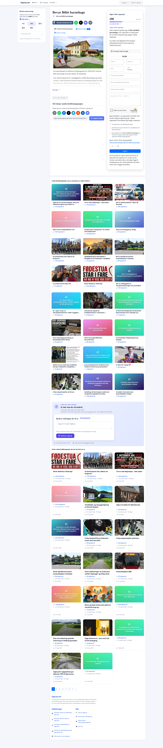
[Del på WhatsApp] (76, 23)
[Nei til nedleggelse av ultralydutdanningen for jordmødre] (129, 277)
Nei (118, 146)
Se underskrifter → (115, 24)
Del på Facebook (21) (64, 23)
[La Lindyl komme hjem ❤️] (66, 276)
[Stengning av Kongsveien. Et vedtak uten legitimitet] (97, 223)
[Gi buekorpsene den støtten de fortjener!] (66, 250)
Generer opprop (66, 436)
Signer (125, 151)
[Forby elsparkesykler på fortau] (66, 384)
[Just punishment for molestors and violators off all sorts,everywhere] (97, 358)
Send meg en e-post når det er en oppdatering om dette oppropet (126, 128)
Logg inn (124, 2)
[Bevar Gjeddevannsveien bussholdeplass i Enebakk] (129, 250)
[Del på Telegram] (73, 113)
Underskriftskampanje (64, 29)
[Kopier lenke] (90, 23)
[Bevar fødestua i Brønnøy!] (97, 276)
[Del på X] (81, 23)
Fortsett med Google (120, 51)
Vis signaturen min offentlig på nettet (122, 124)
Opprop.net (25, 3)
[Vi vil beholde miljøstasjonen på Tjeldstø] (129, 331)
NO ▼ (36, 2)
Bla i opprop (44, 2)
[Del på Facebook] (64, 113)
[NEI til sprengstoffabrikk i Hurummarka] (97, 331)
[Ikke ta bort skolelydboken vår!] (66, 222)
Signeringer (84, 29)
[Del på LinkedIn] (83, 113)
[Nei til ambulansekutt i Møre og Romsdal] (129, 196)
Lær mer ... (25, 19)
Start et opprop (136, 2)
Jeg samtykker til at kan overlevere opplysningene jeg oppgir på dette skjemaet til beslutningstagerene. (126, 134)
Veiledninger (57, 709)
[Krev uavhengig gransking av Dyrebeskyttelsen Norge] (66, 331)
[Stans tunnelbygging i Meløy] (129, 222)
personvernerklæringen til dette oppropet (125, 142)
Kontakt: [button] (52, 2)
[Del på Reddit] (78, 113)
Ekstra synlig (60, 33)
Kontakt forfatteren (61, 98)
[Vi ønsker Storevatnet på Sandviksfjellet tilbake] (129, 385)
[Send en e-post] (86, 23)
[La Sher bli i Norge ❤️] (129, 357)
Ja (112, 146)
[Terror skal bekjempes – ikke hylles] (97, 195)
